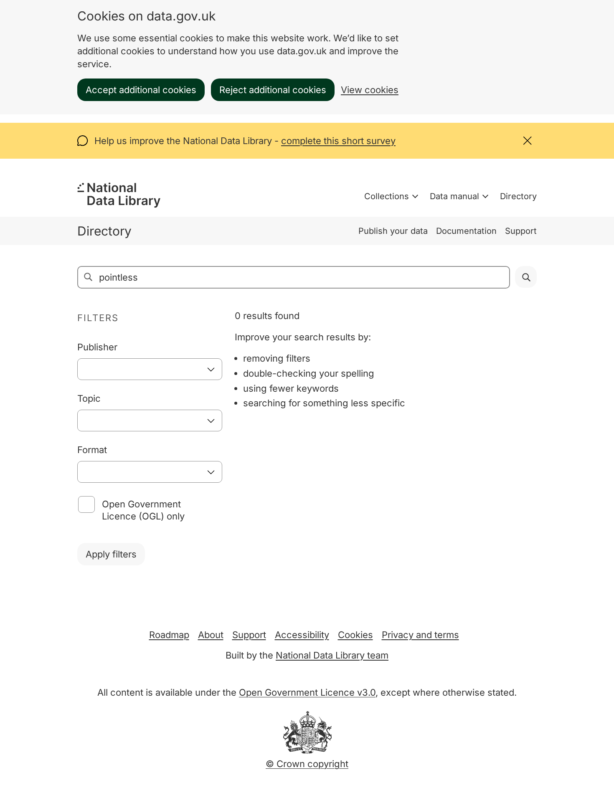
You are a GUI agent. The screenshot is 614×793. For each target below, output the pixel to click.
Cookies (355, 634)
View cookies (369, 89)
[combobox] (149, 369)
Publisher (97, 347)
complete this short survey (338, 140)
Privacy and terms (420, 634)
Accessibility (302, 634)
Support (521, 231)
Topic (89, 398)
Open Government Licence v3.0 (307, 692)
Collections (386, 196)
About (210, 634)
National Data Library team (332, 655)
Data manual (454, 196)
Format (92, 449)
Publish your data (393, 231)
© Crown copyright (307, 763)
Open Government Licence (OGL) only (143, 510)
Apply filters (111, 554)
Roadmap (169, 634)
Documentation (466, 231)
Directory (518, 196)
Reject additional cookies (272, 89)
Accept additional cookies (141, 89)
